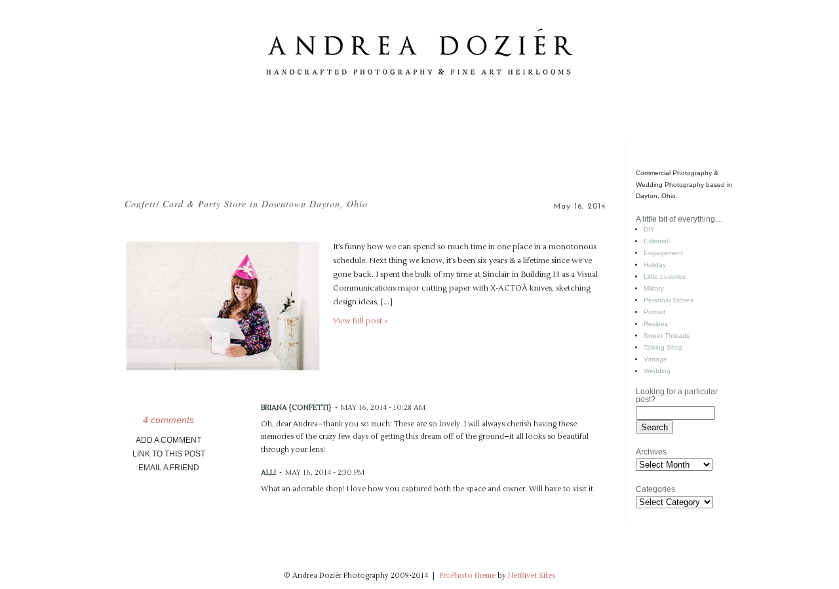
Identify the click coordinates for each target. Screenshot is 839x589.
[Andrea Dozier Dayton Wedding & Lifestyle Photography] (419, 140)
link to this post (168, 453)
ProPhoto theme (467, 575)
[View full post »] (223, 306)
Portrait (654, 311)
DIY (649, 229)
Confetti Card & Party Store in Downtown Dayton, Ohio (246, 203)
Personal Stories (668, 300)
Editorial (656, 241)
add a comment (168, 440)
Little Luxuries (665, 276)
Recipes (656, 323)
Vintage (655, 359)
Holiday (655, 264)
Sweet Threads (667, 335)
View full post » (360, 321)
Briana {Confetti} (296, 408)
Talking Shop (663, 347)
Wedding (657, 371)
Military (654, 288)
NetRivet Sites (531, 575)
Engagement (663, 252)
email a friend (168, 467)
